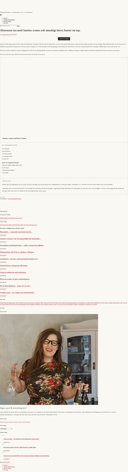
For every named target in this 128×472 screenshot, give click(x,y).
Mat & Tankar (7, 21)
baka (10, 302)
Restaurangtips (22, 304)
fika (29, 302)
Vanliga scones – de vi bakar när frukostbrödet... (17, 292)
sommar (50, 304)
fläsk (41, 302)
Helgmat (67, 302)
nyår (121, 302)
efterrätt (21, 302)
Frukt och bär (47, 302)
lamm (92, 302)
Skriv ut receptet (64, 38)
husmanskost (73, 302)
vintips (95, 304)
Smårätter (37, 304)
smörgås (45, 304)
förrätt (56, 302)
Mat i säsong (104, 302)
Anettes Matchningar (9, 19)
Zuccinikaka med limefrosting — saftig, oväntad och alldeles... (22, 245)
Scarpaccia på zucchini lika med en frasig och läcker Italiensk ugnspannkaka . (26, 455)
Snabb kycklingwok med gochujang (13, 272)
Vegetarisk (88, 304)
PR (4, 197)
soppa (54, 304)
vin (92, 304)
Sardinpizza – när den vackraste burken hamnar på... (19, 259)
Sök (18, 26)
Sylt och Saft (60, 304)
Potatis (7, 304)
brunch (13, 302)
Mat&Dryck (97, 302)
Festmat (26, 302)
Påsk (12, 304)
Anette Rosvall (6, 34)
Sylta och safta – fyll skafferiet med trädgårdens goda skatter (21, 439)
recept (16, 304)
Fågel (52, 302)
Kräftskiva (82, 302)
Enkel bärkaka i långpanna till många (14, 265)
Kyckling (88, 302)
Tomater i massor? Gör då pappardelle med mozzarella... (20, 239)
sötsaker (75, 304)
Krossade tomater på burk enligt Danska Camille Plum (19, 447)
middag (111, 302)
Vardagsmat (81, 304)
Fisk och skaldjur (35, 302)
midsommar (116, 302)
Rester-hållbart (30, 304)
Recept (5, 18)
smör (41, 304)
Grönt (63, 302)
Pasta (3, 304)
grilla (59, 302)
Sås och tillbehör (68, 304)
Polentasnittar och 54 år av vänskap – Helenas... (17, 252)
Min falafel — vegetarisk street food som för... (16, 232)
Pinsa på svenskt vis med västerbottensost (15, 279)
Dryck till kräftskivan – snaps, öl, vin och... (15, 286)
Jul (78, 302)
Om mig (5, 23)
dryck (1, 197)
